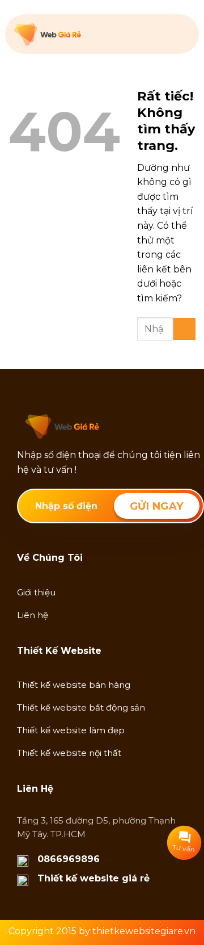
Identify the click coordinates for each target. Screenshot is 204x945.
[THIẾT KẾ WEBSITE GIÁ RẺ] (71, 34)
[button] (183, 34)
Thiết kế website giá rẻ (93, 878)
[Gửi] (184, 329)
